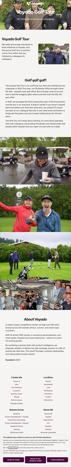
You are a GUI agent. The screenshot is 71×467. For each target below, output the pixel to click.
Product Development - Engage (16, 417)
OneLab (48, 429)
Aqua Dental (48, 420)
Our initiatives (16, 387)
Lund (48, 387)
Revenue (16, 414)
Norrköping (48, 391)
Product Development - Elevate (16, 423)
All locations (48, 400)
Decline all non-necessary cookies (35, 460)
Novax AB (48, 414)
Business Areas (16, 394)
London (48, 397)
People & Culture (16, 426)
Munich (48, 381)
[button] (67, 3)
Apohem (48, 426)
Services (17, 429)
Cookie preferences (57, 460)
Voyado (48, 417)
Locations (16, 391)
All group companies (48, 432)
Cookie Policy (12, 448)
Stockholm (48, 394)
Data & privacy (16, 400)
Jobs (16, 384)
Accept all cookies (13, 460)
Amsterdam (48, 384)
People (16, 397)
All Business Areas (16, 432)
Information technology (17, 420)
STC (48, 423)
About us (16, 381)
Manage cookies (16, 403)
